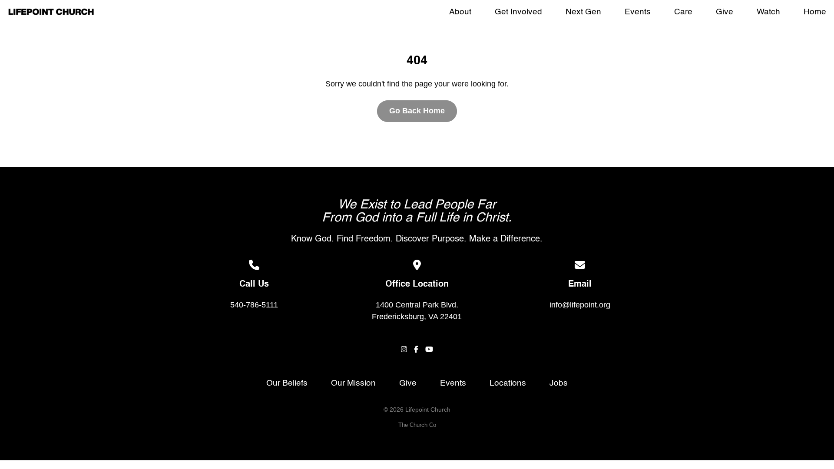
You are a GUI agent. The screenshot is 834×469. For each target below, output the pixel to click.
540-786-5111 (254, 305)
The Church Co (417, 425)
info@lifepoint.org (579, 305)
